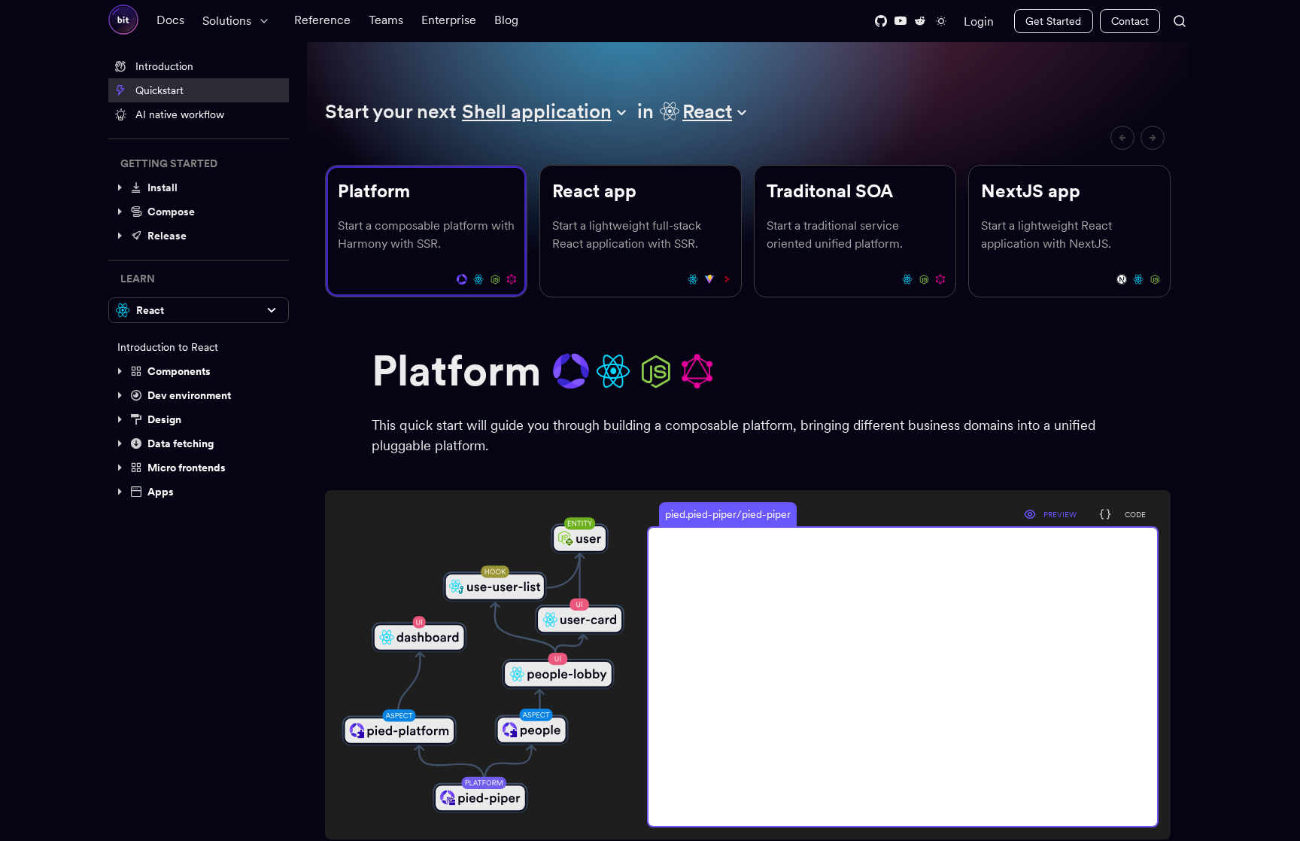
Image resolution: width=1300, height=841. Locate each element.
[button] (198, 187)
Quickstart (159, 90)
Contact (1130, 21)
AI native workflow (179, 114)
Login (979, 21)
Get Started (1053, 21)
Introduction (164, 66)
